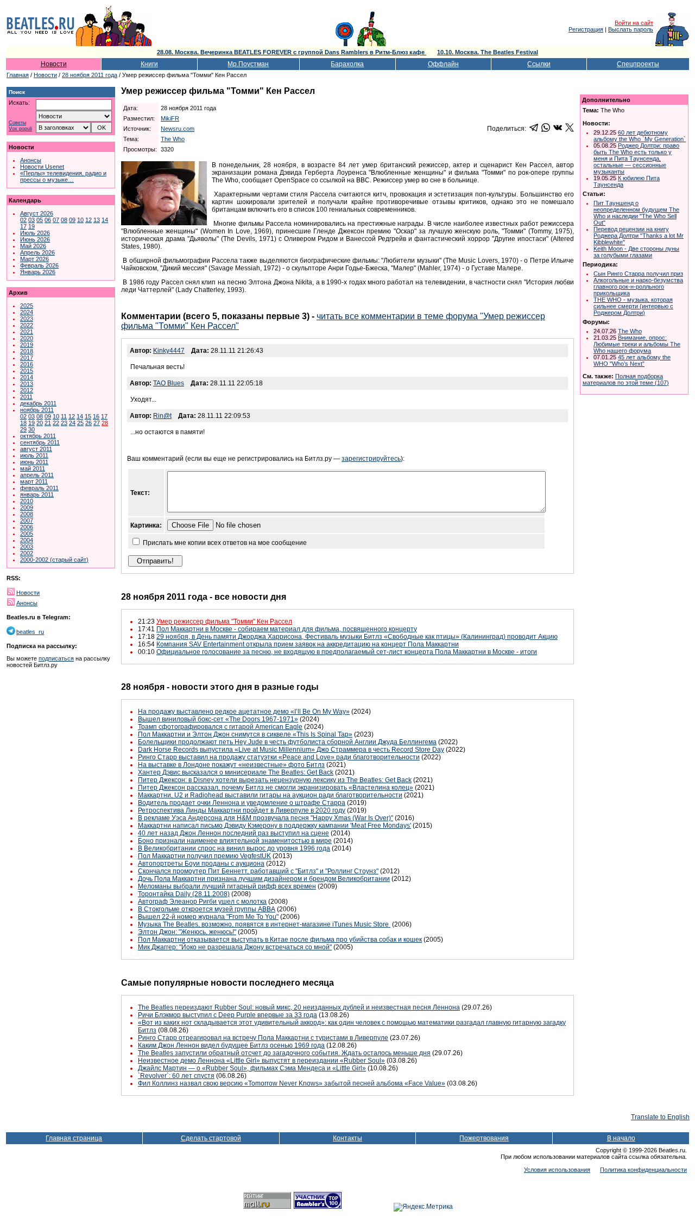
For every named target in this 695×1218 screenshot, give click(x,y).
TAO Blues (168, 383)
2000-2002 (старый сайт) (54, 559)
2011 (26, 397)
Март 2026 (34, 259)
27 (96, 423)
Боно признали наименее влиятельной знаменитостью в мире (235, 841)
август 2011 (36, 449)
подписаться (56, 658)
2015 (26, 370)
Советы (17, 122)
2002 (26, 553)
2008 (26, 514)
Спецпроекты (638, 64)
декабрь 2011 (38, 403)
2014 (26, 377)
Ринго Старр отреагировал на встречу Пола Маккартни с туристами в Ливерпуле (263, 1038)
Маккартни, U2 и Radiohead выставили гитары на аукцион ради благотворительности (270, 795)
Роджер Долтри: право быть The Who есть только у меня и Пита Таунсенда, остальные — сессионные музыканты (636, 158)
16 (96, 416)
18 (23, 423)
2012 (26, 390)
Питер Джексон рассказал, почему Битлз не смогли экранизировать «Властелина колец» (275, 787)
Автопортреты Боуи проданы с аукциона (201, 863)
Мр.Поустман (248, 64)
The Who (173, 139)
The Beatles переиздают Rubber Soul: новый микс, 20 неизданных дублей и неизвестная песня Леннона (299, 1007)
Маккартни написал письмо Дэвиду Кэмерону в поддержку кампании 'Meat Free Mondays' (274, 825)
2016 (26, 364)
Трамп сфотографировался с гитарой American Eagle (220, 727)
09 (72, 220)
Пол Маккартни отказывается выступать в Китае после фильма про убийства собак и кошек (280, 939)
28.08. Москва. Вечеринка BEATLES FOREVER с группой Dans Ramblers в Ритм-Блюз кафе (291, 52)
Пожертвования (484, 1138)
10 (80, 220)
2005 (26, 533)
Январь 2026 (37, 272)
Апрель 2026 (37, 252)
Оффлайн (443, 64)
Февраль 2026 (39, 265)
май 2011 (32, 468)
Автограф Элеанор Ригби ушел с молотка (202, 901)
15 (88, 416)
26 (88, 423)
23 (64, 423)
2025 (26, 305)
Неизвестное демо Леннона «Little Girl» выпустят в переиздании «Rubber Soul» (261, 1060)
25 (80, 423)
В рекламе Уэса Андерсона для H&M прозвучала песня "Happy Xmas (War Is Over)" (265, 818)
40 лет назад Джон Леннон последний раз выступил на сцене (233, 833)
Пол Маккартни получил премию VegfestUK (204, 856)
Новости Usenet (42, 166)
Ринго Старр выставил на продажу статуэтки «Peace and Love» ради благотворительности (279, 757)
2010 (26, 501)
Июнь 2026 (35, 239)
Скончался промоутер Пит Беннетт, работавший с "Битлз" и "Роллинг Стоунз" (258, 871)
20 (39, 423)
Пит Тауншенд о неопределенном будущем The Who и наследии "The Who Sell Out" (636, 213)
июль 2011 (34, 455)
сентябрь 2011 (40, 442)
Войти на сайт (634, 23)
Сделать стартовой (211, 1138)
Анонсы (30, 160)
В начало (621, 1138)
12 (88, 220)
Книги (149, 64)
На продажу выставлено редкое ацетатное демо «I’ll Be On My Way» (244, 711)
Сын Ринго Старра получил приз (638, 273)
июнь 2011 (34, 462)
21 (48, 423)
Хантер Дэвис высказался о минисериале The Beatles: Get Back (235, 772)
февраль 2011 (39, 488)
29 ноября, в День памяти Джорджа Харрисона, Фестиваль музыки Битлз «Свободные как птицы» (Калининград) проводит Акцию (357, 636)
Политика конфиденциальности (643, 1169)
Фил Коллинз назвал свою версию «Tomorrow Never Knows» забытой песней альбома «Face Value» (291, 1083)
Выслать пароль (630, 29)
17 (23, 226)
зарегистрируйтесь (371, 458)
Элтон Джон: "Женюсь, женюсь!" (187, 932)
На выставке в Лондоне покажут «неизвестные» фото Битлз (231, 765)
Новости (54, 64)
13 (96, 220)
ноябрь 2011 (37, 410)
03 (31, 220)
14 (105, 220)
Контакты (347, 1138)
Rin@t (162, 416)
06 (48, 220)
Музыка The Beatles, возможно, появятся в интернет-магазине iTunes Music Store (264, 924)
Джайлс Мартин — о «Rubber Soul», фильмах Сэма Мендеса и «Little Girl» (252, 1068)
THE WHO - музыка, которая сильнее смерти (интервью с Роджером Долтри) (633, 306)
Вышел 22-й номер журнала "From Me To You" (208, 917)
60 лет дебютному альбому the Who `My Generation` (639, 135)
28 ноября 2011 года (89, 75)
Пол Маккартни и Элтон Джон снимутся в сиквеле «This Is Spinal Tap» (245, 734)
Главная (18, 75)
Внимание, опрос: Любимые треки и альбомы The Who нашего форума (636, 344)
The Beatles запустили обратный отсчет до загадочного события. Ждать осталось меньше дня (284, 1053)
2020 (26, 338)
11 (64, 416)
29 (23, 429)
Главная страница (74, 1138)
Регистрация (585, 29)
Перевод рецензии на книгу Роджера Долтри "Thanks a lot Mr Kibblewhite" (638, 235)
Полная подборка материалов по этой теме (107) (626, 379)
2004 (26, 540)
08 (64, 220)
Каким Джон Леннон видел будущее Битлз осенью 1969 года (231, 1045)
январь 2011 (37, 494)
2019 (26, 344)
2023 (26, 318)
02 (23, 220)
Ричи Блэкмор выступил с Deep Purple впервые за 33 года (227, 1015)
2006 (26, 527)
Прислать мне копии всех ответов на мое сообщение (225, 543)
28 (105, 423)
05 (39, 220)
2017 (26, 357)
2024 (26, 312)
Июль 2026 (35, 233)
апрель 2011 (37, 475)
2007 (26, 520)
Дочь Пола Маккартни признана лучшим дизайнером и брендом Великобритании (264, 879)
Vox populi (20, 128)
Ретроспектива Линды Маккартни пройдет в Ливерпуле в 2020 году (241, 810)
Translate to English (660, 1117)
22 (56, 423)
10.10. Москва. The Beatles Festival (487, 52)
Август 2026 (36, 213)
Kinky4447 (169, 350)
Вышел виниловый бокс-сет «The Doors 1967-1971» (218, 719)
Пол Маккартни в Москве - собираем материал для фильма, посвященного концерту (286, 629)
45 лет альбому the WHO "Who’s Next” (632, 360)
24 (72, 423)
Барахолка (347, 64)
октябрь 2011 (38, 436)
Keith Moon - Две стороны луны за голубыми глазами (636, 251)
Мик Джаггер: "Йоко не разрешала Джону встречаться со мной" (235, 947)
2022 (26, 325)
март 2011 (34, 481)
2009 (26, 507)
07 (56, 220)
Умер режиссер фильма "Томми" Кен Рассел (224, 621)
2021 (26, 331)
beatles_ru (30, 632)
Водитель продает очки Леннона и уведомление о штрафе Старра (241, 803)
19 (31, 226)
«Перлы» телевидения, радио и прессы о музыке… (63, 176)
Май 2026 (33, 246)
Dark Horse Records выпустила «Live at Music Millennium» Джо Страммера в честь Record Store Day (291, 749)
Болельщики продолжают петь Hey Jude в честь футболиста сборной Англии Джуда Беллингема (287, 742)
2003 (26, 546)
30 (31, 429)
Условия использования (557, 1169)
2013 (26, 383)
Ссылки (539, 64)
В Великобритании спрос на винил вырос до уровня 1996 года (234, 848)
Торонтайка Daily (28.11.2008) (184, 894)
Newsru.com (177, 128)
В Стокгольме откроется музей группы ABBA (206, 909)
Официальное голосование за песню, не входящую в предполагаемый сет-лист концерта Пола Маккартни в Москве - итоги (346, 652)
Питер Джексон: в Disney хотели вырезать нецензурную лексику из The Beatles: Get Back (275, 780)
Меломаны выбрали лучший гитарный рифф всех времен (227, 886)
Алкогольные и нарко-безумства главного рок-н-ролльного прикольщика (638, 286)
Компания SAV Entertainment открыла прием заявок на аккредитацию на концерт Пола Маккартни (307, 644)
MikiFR (170, 118)
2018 (26, 351)
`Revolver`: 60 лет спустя (176, 1076)
